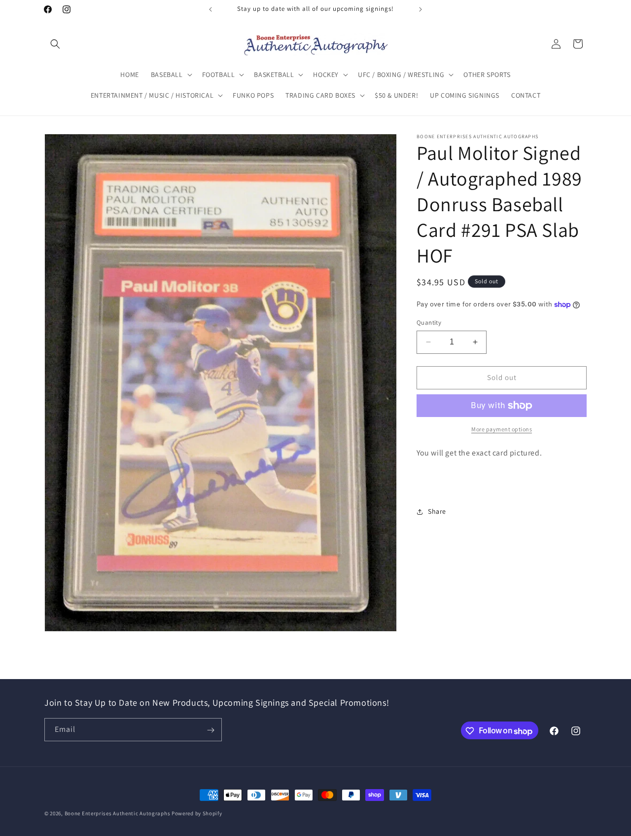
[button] (55, 44)
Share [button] (437, 511)
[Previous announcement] (210, 9)
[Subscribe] (210, 730)
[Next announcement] (420, 9)
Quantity (429, 322)
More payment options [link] (501, 429)
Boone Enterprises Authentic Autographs (118, 813)
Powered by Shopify (197, 813)
